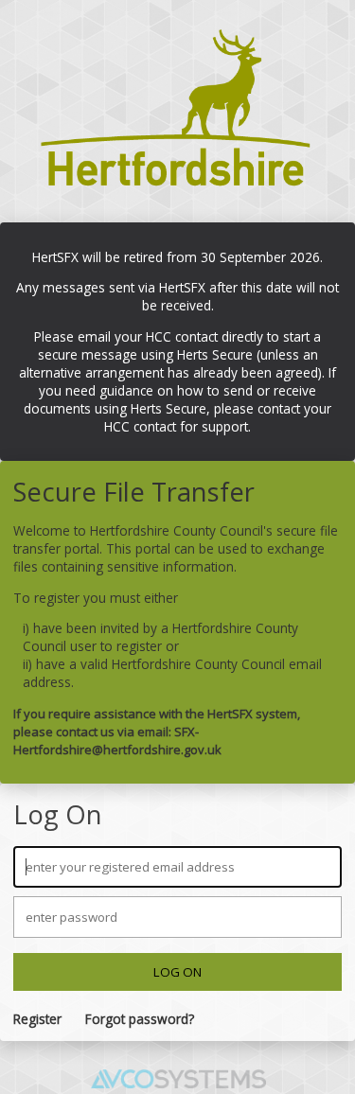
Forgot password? (139, 1019)
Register (37, 1019)
